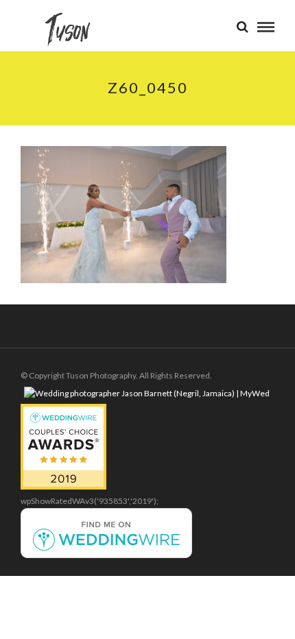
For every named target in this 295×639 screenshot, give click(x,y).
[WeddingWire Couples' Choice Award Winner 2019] (63, 486)
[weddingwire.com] (106, 555)
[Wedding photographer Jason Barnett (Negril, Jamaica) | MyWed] (147, 393)
